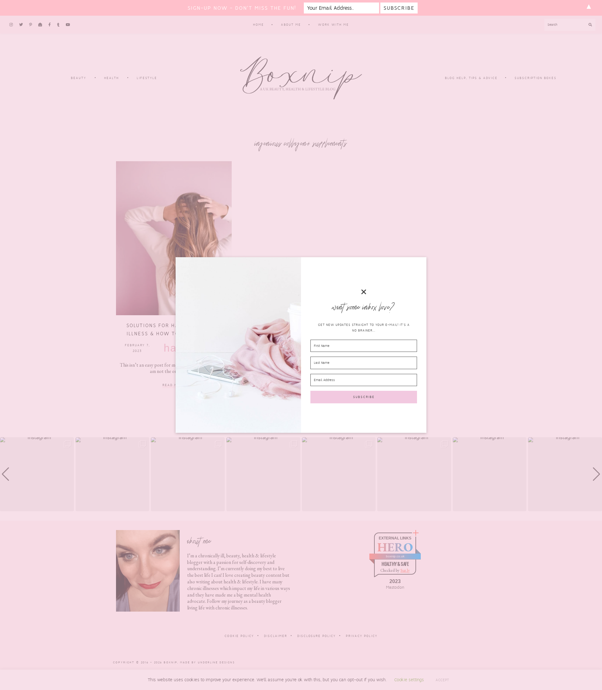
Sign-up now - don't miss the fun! (241, 8)
